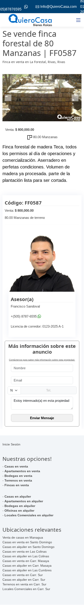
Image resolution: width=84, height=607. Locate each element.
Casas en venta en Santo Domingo (27, 542)
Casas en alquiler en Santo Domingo (28, 547)
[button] (8, 97)
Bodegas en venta (18, 476)
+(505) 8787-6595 (24, 316)
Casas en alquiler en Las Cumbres (27, 570)
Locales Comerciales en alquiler (28, 515)
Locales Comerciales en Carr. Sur (26, 589)
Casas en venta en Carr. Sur (22, 575)
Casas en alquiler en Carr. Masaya (27, 565)
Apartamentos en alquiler (23, 501)
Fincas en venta (16, 485)
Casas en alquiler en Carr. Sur (23, 579)
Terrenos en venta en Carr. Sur (24, 584)
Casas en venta (16, 466)
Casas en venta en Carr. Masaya (25, 561)
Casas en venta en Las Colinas (24, 551)
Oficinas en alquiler (19, 510)
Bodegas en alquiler (19, 506)
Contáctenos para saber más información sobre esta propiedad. (42, 360)
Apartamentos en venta (22, 471)
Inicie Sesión (11, 444)
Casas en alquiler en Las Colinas (25, 556)
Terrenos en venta (18, 480)
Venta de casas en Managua (22, 537)
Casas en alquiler (17, 496)
